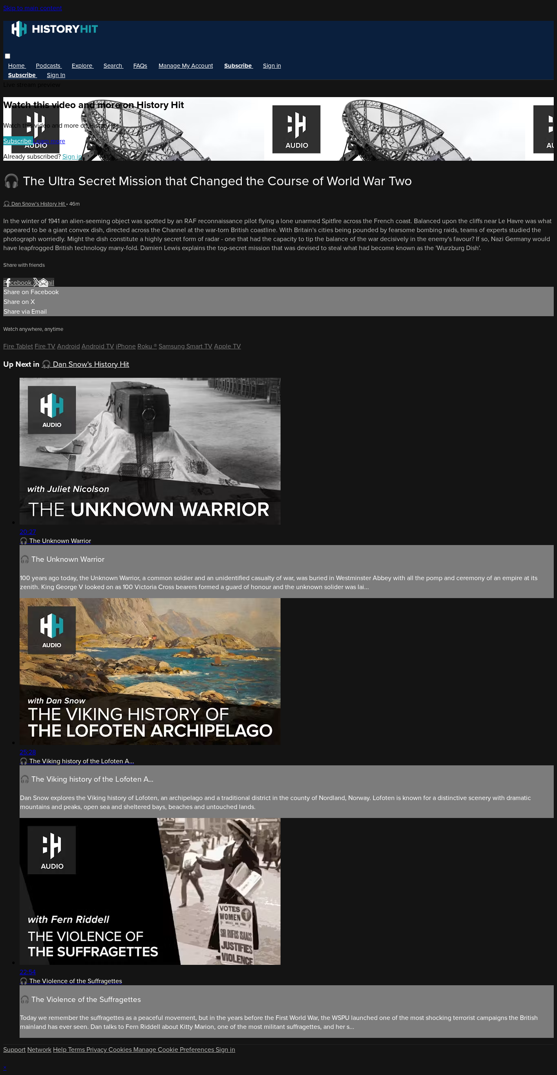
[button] (7, 56)
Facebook (18, 282)
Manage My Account (186, 65)
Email (46, 282)
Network (39, 1049)
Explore (83, 65)
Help (60, 1049)
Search (114, 65)
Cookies (120, 1049)
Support (14, 1049)
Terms (77, 1049)
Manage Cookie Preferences (174, 1049)
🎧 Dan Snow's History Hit (34, 203)
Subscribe (18, 140)
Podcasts (49, 65)
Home (17, 65)
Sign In (56, 75)
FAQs (140, 65)
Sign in (272, 65)
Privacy (97, 1049)
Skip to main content (32, 7)
